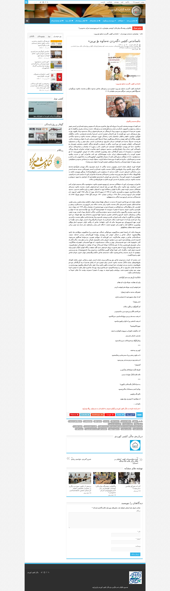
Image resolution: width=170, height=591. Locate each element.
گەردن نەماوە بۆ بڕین (90, 426)
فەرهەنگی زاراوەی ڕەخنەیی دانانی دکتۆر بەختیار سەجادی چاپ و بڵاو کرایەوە (40, 43)
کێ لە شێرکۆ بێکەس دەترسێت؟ (132, 487)
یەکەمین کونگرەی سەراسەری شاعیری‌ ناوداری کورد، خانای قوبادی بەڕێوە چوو (40, 53)
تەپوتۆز (135, 421)
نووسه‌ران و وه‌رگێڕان (108, 20)
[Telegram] (40, 2)
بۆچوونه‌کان (41, 36)
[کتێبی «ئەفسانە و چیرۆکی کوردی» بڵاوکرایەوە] (56, 77)
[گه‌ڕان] (26, 2)
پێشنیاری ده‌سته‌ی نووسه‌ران (129, 34)
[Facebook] (45, 2)
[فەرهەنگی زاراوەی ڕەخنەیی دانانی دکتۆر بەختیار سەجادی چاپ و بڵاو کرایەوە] (56, 44)
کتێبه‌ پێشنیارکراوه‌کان (56, 20)
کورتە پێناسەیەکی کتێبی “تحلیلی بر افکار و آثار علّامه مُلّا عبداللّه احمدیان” (126, 460)
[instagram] (43, 2)
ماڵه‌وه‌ (127, 2)
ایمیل (138, 539)
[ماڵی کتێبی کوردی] (85, 11)
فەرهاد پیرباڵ (138, 424)
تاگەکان (31, 36)
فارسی (103, 2)
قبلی (31, 110)
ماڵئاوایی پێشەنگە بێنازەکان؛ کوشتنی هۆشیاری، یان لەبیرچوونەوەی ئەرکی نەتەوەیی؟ (105, 489)
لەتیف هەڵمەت (78, 426)
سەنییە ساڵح (98, 421)
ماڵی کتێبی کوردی (133, 44)
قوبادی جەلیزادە (128, 424)
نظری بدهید (135, 49)
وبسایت (137, 546)
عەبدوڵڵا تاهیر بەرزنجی (75, 421)
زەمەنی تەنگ (115, 421)
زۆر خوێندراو (57, 36)
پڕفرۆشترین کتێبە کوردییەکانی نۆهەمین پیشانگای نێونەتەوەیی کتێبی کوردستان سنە (39, 86)
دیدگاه (138, 511)
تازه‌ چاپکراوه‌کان (94, 20)
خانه (141, 34)
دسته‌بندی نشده (109, 46)
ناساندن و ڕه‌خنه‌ (131, 20)
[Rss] (47, 2)
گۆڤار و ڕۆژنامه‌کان (80, 20)
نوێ (49, 36)
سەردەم (106, 421)
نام (138, 531)
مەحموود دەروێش (114, 429)
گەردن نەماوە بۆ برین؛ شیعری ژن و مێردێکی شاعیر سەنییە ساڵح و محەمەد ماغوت (120, 426)
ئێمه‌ (122, 2)
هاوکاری (109, 2)
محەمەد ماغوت (138, 429)
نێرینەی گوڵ (79, 429)
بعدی (59, 110)
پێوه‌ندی (116, 2)
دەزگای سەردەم (126, 421)
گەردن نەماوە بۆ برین (114, 424)
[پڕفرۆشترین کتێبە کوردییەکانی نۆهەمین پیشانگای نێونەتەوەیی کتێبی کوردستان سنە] (56, 86)
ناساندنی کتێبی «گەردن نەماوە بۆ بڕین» (96, 429)
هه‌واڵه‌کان (120, 20)
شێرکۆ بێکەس (88, 421)
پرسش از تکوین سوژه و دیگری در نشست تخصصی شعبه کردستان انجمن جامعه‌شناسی (104, 28)
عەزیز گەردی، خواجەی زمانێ (81, 458)
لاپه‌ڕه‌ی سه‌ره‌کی (141, 20)
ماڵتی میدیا (68, 20)
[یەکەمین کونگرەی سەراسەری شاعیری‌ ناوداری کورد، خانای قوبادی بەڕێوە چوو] (56, 54)
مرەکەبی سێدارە (126, 429)
